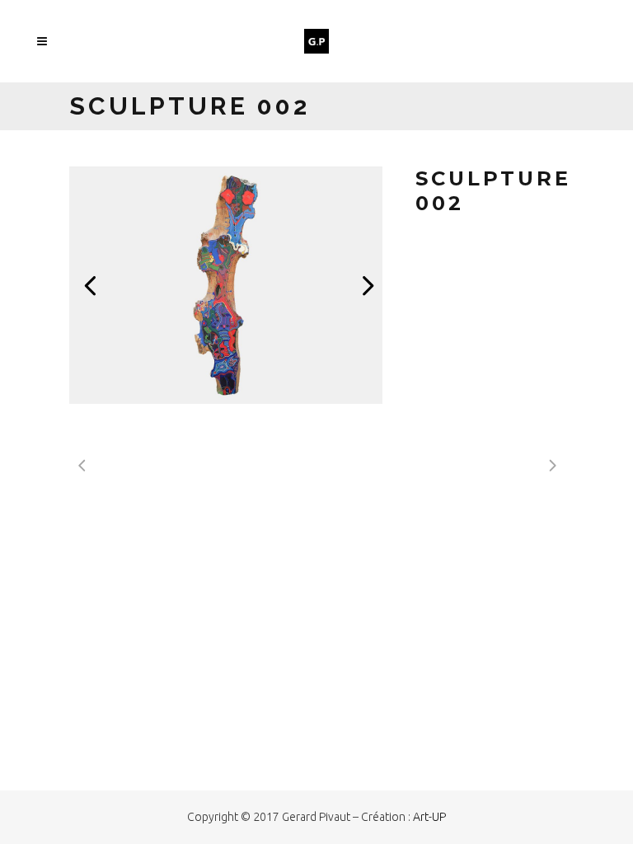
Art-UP (429, 816)
